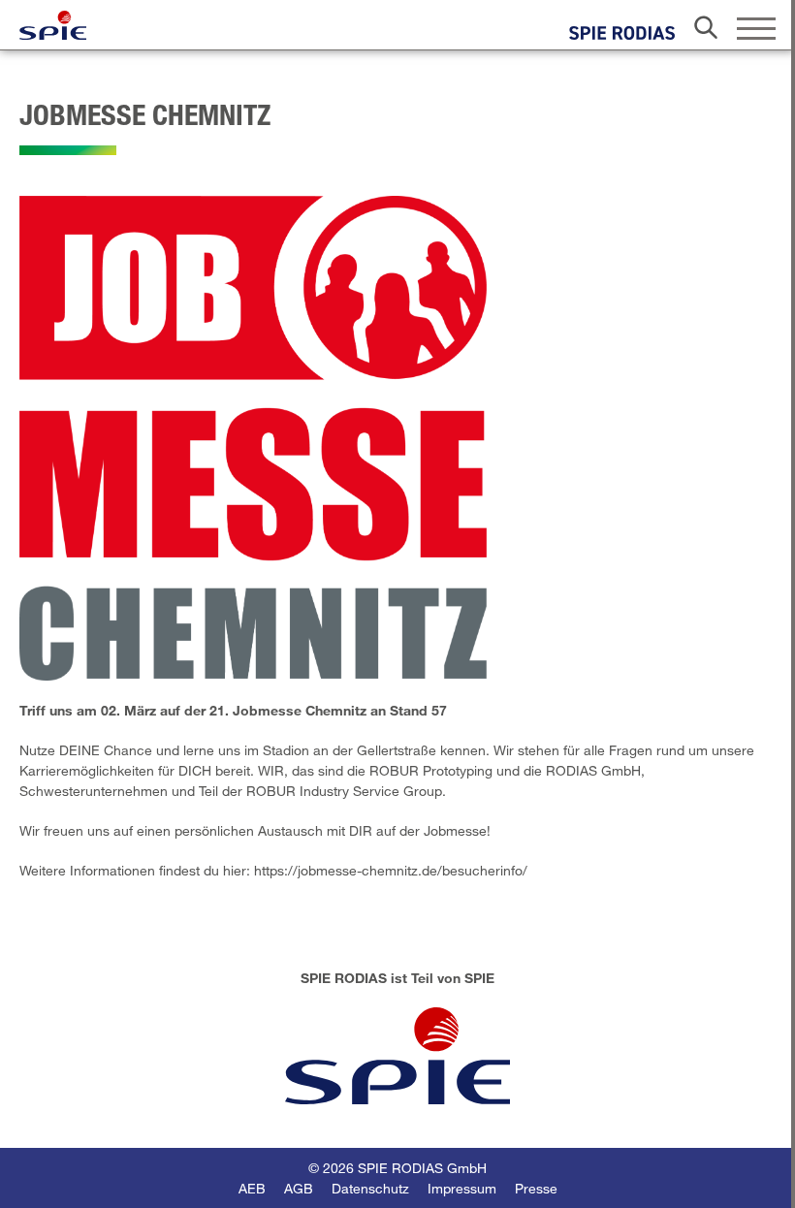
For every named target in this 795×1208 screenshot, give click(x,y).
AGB (298, 1188)
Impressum (462, 1188)
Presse (536, 1188)
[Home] (52, 25)
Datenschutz (370, 1188)
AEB (252, 1188)
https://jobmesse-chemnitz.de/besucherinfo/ (390, 870)
